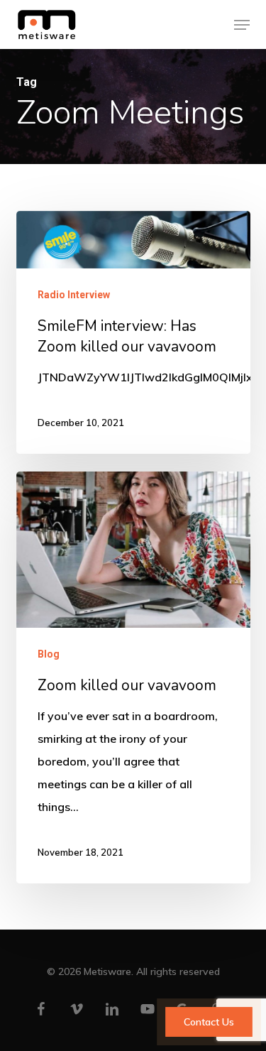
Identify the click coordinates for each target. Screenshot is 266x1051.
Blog (49, 654)
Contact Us (209, 1021)
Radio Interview (74, 294)
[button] (242, 25)
